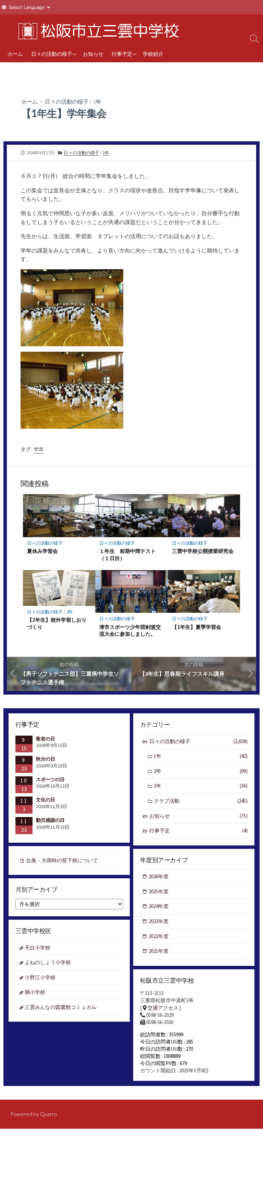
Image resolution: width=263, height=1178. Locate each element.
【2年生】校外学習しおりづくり (57, 623)
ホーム (15, 54)
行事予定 (122, 54)
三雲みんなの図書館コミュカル (61, 1007)
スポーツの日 (50, 779)
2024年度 (158, 906)
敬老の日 (45, 739)
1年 (97, 101)
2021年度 (158, 951)
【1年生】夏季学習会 (196, 627)
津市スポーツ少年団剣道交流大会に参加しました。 (130, 630)
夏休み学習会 (42, 551)
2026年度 (158, 876)
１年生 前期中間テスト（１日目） (127, 554)
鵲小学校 (35, 992)
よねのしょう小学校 (48, 962)
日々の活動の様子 (51, 54)
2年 (69, 612)
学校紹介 (153, 54)
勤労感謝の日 (50, 820)
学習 (38, 449)
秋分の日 (45, 759)
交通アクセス (163, 1008)
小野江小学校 (40, 977)
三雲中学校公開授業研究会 (203, 551)
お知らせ (93, 54)
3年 (201, 785)
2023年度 (158, 921)
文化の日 (45, 800)
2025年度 (158, 891)
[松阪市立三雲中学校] (95, 29)
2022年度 (158, 936)
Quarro (48, 1114)
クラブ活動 (201, 801)
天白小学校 (37, 947)
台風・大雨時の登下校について (62, 860)
